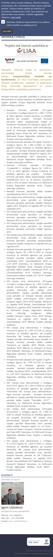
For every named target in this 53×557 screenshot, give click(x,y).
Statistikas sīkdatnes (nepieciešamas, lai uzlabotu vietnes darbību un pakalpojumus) (28, 23)
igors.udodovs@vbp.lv (18, 521)
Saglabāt (7, 31)
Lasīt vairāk (16, 17)
